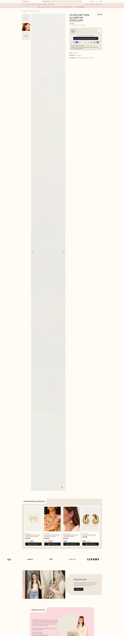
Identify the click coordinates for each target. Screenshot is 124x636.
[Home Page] (26, 1)
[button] (62, 1)
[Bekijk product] (33, 519)
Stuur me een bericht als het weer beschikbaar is (86, 38)
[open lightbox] (62, 487)
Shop (25, 11)
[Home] (22, 11)
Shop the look (79, 589)
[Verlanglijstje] (97, 1)
